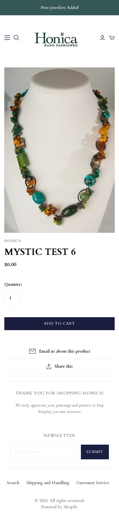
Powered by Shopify (59, 507)
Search (13, 483)
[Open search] (16, 38)
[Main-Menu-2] (7, 38)
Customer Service (92, 483)
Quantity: (13, 284)
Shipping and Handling (47, 483)
